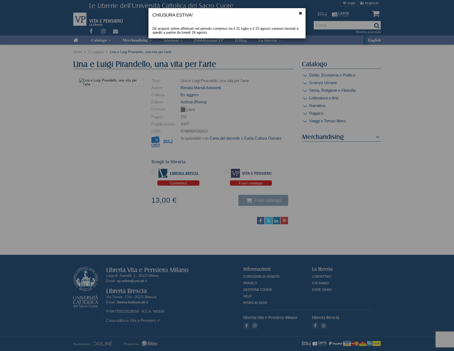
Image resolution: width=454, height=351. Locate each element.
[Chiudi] (300, 13)
